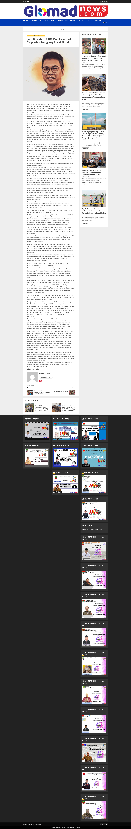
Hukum (47, 20)
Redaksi (37, 824)
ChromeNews (70, 827)
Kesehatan (98, 20)
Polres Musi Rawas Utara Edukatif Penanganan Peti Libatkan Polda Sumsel (92, 172)
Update (43, 35)
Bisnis (66, 20)
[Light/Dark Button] (104, 22)
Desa (32, 24)
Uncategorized (37, 35)
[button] (107, 22)
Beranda (25, 20)
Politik (41, 20)
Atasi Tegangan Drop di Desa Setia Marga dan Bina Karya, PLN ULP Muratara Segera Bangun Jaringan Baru (93, 135)
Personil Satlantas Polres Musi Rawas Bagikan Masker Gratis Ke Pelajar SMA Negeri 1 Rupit (42, 408)
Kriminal (53, 20)
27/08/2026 (85, 176)
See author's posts (45, 377)
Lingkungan (81, 20)
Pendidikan (90, 20)
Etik (33, 824)
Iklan (40, 824)
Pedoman (30, 824)
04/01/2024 (30, 45)
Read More (85, 71)
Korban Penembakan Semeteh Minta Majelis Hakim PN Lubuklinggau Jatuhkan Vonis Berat (69, 408)
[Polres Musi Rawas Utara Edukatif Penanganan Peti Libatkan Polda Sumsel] (94, 160)
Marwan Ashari (44, 373)
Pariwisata (73, 20)
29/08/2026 (38, 412)
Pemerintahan (34, 20)
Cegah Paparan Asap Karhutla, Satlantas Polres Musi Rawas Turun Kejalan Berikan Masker (94, 211)
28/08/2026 (65, 412)
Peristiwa (60, 20)
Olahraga (26, 24)
